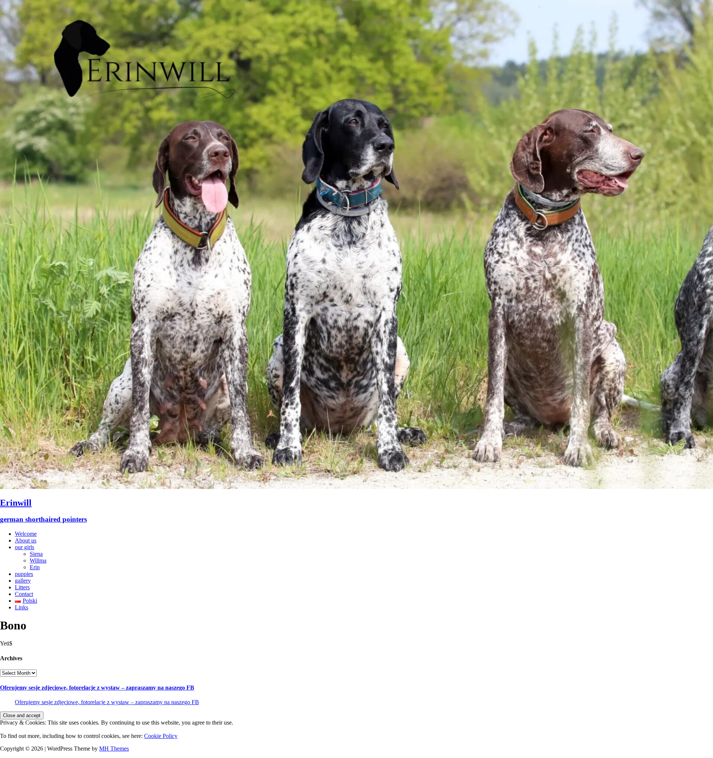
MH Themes (114, 748)
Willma (38, 560)
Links (21, 607)
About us (25, 540)
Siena (36, 554)
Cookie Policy (161, 736)
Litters (22, 587)
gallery (23, 580)
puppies (24, 574)
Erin (35, 567)
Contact (24, 594)
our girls (24, 547)
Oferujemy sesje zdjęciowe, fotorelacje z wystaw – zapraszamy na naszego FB (97, 687)
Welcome (26, 534)
